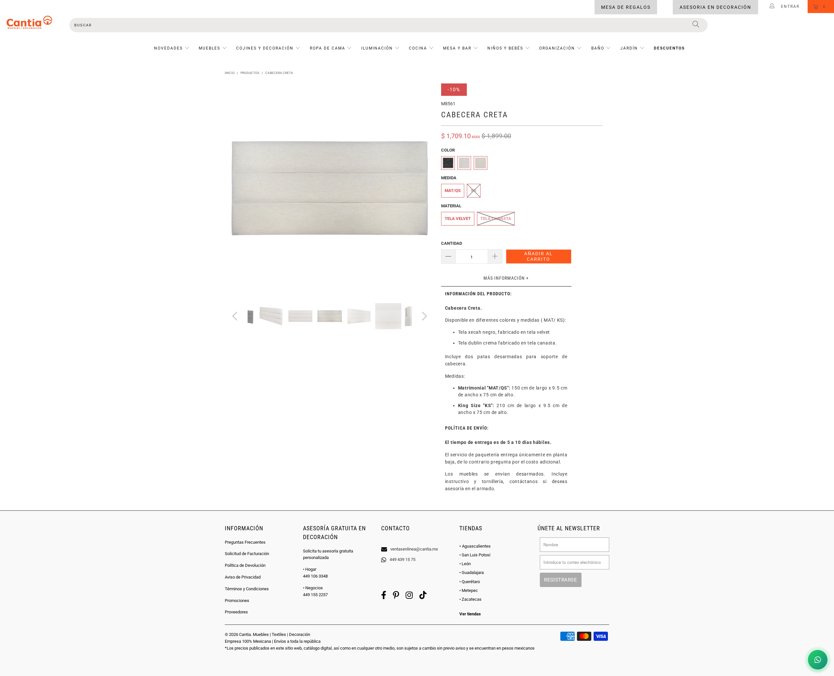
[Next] (423, 188)
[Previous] (236, 188)
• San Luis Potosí (474, 554)
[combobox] (388, 25)
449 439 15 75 (402, 559)
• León (465, 563)
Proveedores (236, 612)
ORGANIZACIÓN (557, 48)
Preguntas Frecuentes (245, 542)
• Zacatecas (470, 599)
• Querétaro (469, 581)
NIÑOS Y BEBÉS (505, 48)
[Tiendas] (417, 540)
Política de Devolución (245, 565)
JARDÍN (629, 48)
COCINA (418, 48)
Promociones (237, 600)
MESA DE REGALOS (626, 7)
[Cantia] (29, 22)
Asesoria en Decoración (715, 7)
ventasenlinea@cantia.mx (414, 549)
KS (473, 190)
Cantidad (451, 243)
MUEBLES (209, 48)
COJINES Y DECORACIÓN (265, 48)
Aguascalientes (475, 546)
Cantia (245, 634)
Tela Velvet (458, 218)
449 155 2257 (315, 594)
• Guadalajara (471, 572)
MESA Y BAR (457, 48)
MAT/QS (453, 190)
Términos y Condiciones (247, 588)
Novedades (169, 48)
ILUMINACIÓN (377, 48)
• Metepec (468, 590)
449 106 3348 (315, 576)
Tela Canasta (496, 218)
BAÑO (597, 48)
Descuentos (669, 48)
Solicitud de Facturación (247, 553)
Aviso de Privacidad (243, 577)
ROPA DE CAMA (327, 48)
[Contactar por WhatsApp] (817, 659)
